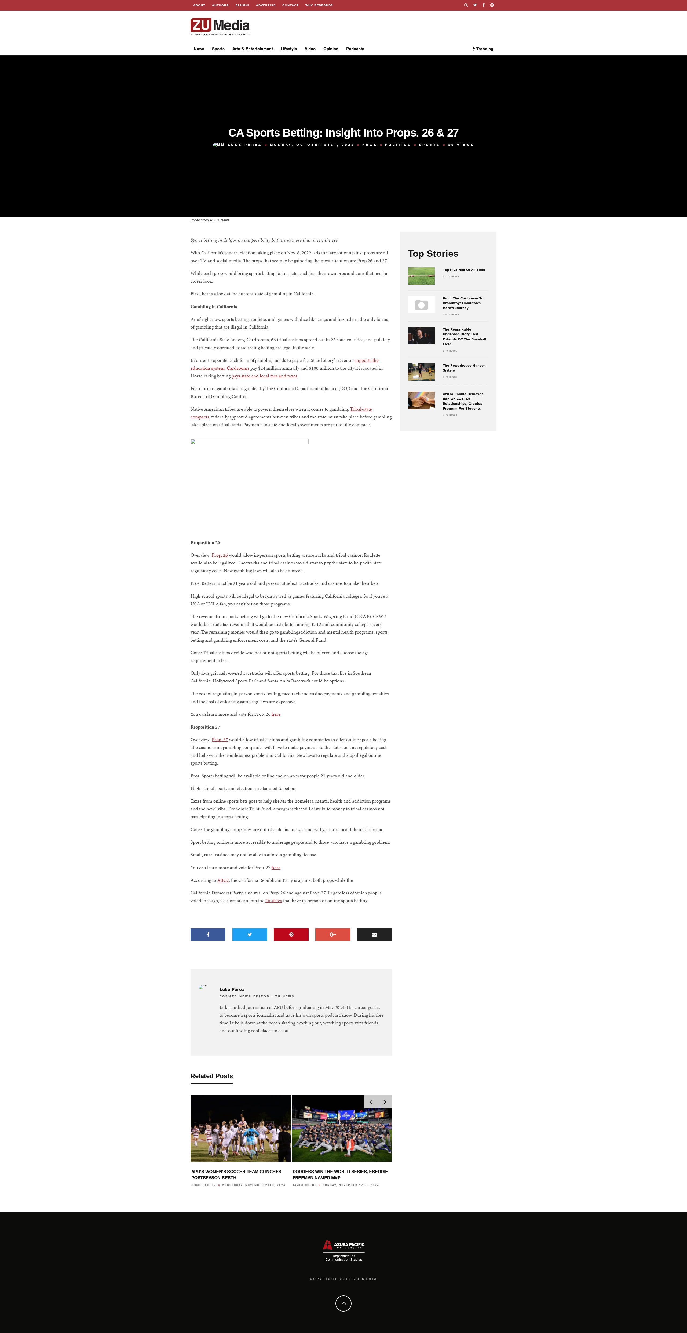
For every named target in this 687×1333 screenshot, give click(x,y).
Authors (220, 5)
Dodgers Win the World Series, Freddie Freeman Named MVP (340, 1175)
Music (331, 82)
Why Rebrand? (319, 5)
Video (310, 49)
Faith (330, 61)
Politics (333, 72)
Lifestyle (289, 49)
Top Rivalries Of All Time (464, 269)
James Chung (305, 1185)
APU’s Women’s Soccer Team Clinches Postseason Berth (236, 1175)
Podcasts (355, 49)
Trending (484, 49)
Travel (289, 82)
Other (331, 92)
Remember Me (341, 680)
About (199, 5)
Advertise (266, 5)
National (204, 82)
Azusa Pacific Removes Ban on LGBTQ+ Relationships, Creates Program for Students (463, 401)
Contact (290, 5)
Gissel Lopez (203, 1185)
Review (290, 72)
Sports (218, 49)
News (199, 49)
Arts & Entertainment (252, 49)
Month (490, 68)
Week (471, 68)
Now (454, 68)
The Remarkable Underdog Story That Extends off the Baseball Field (464, 336)
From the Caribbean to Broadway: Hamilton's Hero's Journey (463, 303)
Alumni (242, 5)
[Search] (466, 5)
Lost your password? (344, 686)
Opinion (221, 72)
